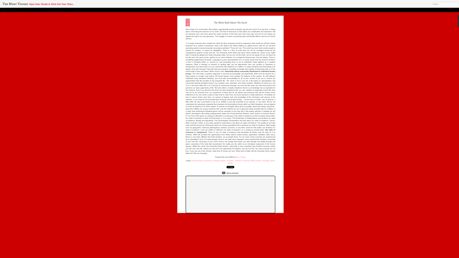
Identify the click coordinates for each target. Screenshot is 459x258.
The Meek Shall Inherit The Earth (230, 22)
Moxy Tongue (241, 157)
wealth (230, 163)
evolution (230, 160)
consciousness (197, 160)
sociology (265, 160)
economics (208, 160)
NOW (252, 160)
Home (15, 10)
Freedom (238, 160)
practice (258, 160)
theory (272, 160)
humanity (246, 160)
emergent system (219, 160)
